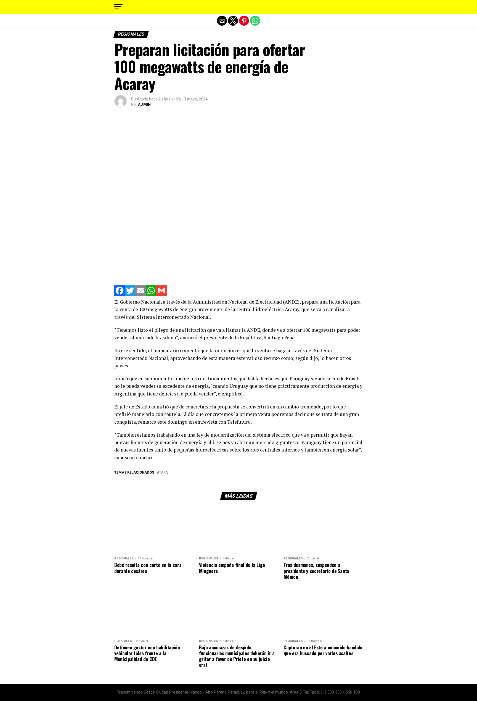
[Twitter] (130, 294)
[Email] (140, 294)
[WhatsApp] (151, 294)
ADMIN (144, 104)
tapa (163, 472)
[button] (118, 7)
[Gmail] (161, 294)
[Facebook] (119, 294)
